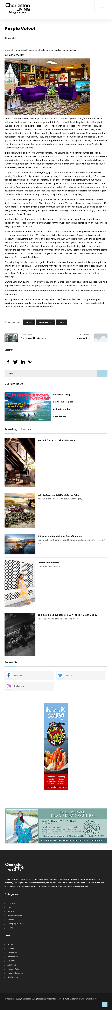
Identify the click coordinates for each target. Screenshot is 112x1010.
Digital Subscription (63, 401)
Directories (12, 955)
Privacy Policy (13, 968)
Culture (29, 322)
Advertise (11, 960)
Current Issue (14, 383)
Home (10, 943)
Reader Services (15, 972)
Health (10, 910)
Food (9, 906)
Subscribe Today (61, 394)
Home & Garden (14, 914)
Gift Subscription (61, 409)
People (61, 322)
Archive (10, 947)
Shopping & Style (15, 922)
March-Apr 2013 (45, 322)
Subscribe (12, 951)
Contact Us (12, 976)
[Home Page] (18, 5)
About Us (11, 964)
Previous (2, 746)
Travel (10, 927)
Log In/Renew (59, 416)
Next (109, 746)
